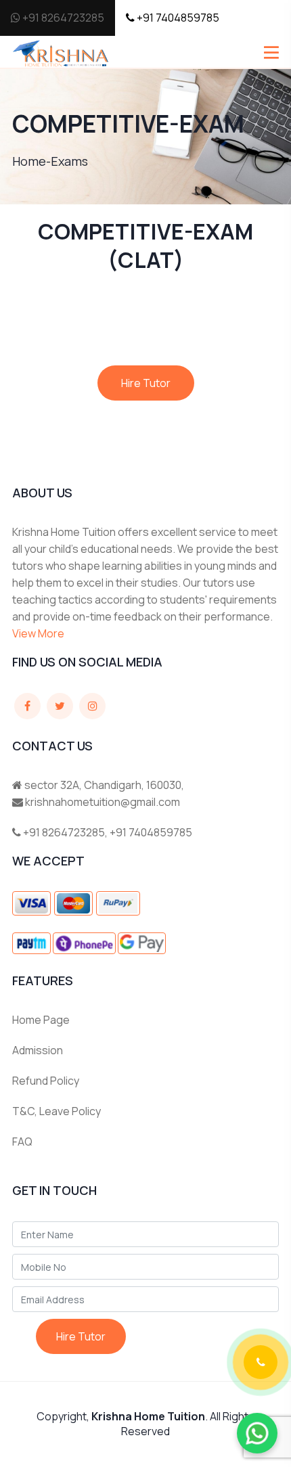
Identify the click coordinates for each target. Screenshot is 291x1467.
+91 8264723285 (62, 17)
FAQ (22, 1141)
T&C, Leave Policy (56, 1111)
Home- (31, 161)
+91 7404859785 (177, 17)
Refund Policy (45, 1080)
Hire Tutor (146, 383)
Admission (37, 1050)
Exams (69, 161)
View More (38, 633)
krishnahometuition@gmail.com (102, 801)
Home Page (41, 1019)
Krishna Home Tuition (148, 1416)
